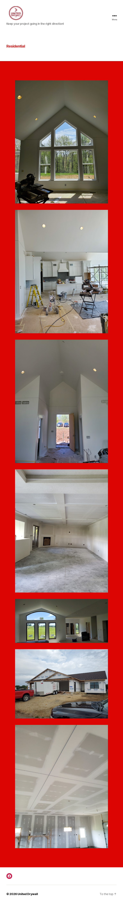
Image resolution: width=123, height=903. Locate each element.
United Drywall (27, 894)
